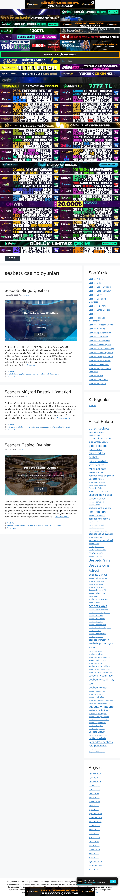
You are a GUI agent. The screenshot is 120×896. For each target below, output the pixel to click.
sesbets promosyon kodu (101, 645)
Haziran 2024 (95, 821)
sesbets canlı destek (99, 518)
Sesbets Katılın (96, 375)
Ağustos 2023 (95, 861)
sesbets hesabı (93, 596)
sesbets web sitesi (96, 697)
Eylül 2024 (94, 809)
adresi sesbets (99, 428)
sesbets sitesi (96, 654)
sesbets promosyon (99, 639)
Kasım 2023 (94, 849)
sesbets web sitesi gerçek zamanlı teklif (101, 700)
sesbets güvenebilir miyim (96, 581)
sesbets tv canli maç (101, 675)
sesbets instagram (52, 374)
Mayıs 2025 (94, 786)
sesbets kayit (98, 606)
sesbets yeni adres (98, 710)
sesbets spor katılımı (95, 672)
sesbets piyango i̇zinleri (96, 637)
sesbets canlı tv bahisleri (96, 525)
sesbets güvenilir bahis (96, 584)
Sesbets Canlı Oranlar (99, 364)
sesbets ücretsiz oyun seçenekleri (99, 720)
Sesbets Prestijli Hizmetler (101, 356)
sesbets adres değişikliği (101, 475)
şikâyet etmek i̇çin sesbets (97, 752)
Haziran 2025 (95, 782)
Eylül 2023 (94, 857)
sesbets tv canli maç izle (101, 681)
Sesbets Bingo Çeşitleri (27, 290)
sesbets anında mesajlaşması (97, 485)
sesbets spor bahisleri (100, 666)
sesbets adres (96, 472)
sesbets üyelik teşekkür (96, 726)
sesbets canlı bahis (97, 515)
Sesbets (10, 371)
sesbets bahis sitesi (101, 494)
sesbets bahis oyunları (98, 491)
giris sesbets (95, 449)
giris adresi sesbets (15, 427)
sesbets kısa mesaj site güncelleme (99, 613)
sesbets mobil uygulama (96, 622)
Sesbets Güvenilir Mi (97, 590)
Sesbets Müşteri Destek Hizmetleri (38, 391)
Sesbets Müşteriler (97, 383)
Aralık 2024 (94, 798)
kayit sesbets (96, 465)
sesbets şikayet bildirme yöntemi (99, 735)
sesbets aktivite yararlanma (97, 482)
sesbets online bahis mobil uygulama (100, 628)
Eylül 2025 (93, 778)
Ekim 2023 (94, 853)
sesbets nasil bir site (97, 625)
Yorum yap (11, 376)
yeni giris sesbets (98, 745)
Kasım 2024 (94, 801)
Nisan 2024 (94, 829)
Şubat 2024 (94, 837)
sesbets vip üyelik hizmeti (96, 694)
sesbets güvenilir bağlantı (96, 587)
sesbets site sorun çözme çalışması (99, 657)
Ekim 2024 (94, 805)
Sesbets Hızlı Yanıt (97, 306)
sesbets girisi (32, 525)
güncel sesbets (98, 461)
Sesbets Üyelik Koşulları (100, 345)
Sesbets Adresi (96, 279)
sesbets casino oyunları (35, 374)
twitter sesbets (97, 738)
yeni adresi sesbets (101, 742)
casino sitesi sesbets (101, 438)
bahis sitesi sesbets (97, 432)
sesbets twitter (98, 687)
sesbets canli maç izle (100, 508)
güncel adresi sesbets (97, 455)
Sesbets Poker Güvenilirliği (101, 349)
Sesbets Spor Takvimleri (100, 333)
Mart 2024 (94, 833)
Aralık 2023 (94, 845)
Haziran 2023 (95, 869)
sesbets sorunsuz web (95, 663)
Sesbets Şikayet (97, 731)
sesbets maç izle (96, 616)
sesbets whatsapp (101, 706)
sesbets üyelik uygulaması (97, 729)
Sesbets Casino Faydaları (101, 353)
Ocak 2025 (94, 794)
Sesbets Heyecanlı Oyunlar (101, 325)
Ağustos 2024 (95, 813)
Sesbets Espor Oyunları (100, 287)
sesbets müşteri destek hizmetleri (56, 427)
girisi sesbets (98, 445)
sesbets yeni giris (98, 713)
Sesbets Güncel (98, 574)
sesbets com (94, 544)
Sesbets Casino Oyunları (28, 444)
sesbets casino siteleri (95, 537)
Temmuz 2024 (95, 817)
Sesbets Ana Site (97, 329)
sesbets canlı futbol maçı (96, 522)
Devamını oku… (34, 365)
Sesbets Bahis (96, 488)
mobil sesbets (97, 468)
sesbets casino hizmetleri (96, 528)
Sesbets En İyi (95, 295)
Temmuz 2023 (95, 865)
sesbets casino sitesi (101, 540)
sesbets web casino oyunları (49, 525)
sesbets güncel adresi (98, 578)
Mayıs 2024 (94, 825)
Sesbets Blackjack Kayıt (100, 291)
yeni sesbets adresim (95, 749)
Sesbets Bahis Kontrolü (100, 360)
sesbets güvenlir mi (97, 593)
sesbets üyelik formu (97, 723)
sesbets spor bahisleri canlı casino (99, 669)
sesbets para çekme (97, 634)
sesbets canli (94, 505)
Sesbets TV (107, 672)
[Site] (30, 92)
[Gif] (60, 125)
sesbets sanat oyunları (95, 651)
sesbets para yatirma (95, 631)
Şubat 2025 (94, 790)
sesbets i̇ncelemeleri (95, 602)
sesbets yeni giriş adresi (99, 717)
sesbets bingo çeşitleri (16, 374)
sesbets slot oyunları (97, 660)
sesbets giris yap (96, 556)
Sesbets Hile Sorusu (98, 337)
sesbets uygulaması (97, 691)
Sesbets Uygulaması (98, 379)
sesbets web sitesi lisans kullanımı (99, 703)
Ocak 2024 (94, 841)
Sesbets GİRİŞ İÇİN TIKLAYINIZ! (60, 54)
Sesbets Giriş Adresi (99, 567)
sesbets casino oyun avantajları (98, 531)
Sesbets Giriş (95, 283)
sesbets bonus (97, 498)
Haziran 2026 (95, 774)
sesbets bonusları (96, 502)
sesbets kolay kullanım (98, 610)
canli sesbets (94, 435)
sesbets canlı (98, 512)
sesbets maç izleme (97, 619)
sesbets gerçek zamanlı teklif (97, 550)
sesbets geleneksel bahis (96, 547)
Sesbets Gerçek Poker (99, 341)
